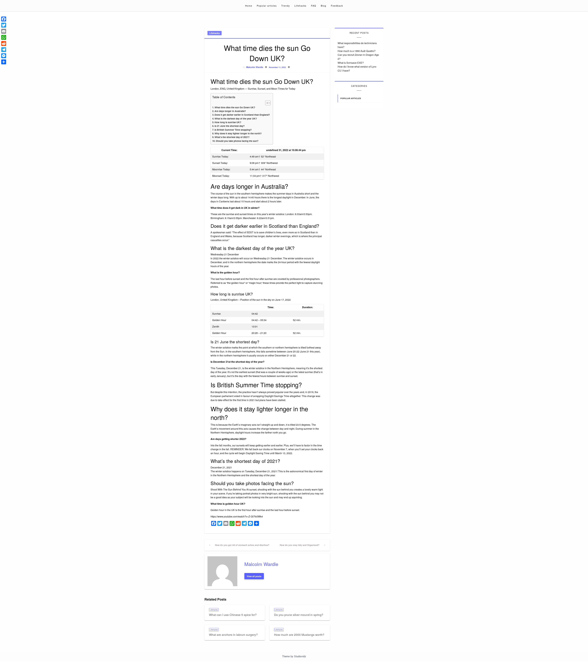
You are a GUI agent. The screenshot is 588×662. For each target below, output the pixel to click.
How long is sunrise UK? (228, 122)
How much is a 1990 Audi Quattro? (356, 51)
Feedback (337, 5)
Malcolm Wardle (254, 67)
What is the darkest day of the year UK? (236, 118)
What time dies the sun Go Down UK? (235, 107)
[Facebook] (4, 19)
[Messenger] (4, 56)
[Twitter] (4, 25)
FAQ (313, 5)
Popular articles (267, 5)
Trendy (285, 5)
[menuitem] (248, 6)
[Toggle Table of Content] (266, 103)
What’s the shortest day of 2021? (232, 137)
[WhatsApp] (4, 37)
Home (248, 5)
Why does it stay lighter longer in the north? (238, 133)
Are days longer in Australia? (230, 111)
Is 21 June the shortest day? (230, 126)
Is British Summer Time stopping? (233, 129)
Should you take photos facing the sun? (237, 141)
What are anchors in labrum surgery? (233, 634)
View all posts (254, 576)
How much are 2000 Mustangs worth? (299, 634)
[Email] (4, 31)
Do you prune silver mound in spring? (298, 615)
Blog (323, 5)
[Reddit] (4, 43)
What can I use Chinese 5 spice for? (233, 615)
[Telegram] (4, 50)
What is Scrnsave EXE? (351, 62)
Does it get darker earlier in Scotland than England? (242, 114)
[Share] (4, 62)
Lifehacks (300, 5)
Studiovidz (300, 656)
